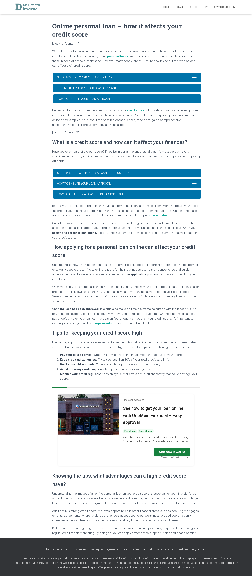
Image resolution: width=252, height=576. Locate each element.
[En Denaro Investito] (27, 7)
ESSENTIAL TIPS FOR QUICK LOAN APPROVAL (87, 88)
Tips (205, 7)
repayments (103, 323)
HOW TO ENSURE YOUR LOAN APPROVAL (84, 99)
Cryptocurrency (224, 7)
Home (166, 7)
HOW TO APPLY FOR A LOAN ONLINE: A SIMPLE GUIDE (92, 194)
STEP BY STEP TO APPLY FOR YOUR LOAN (84, 77)
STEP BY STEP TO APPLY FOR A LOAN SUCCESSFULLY (93, 173)
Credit (193, 7)
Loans (179, 7)
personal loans (117, 56)
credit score (135, 110)
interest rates (158, 215)
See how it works (172, 452)
